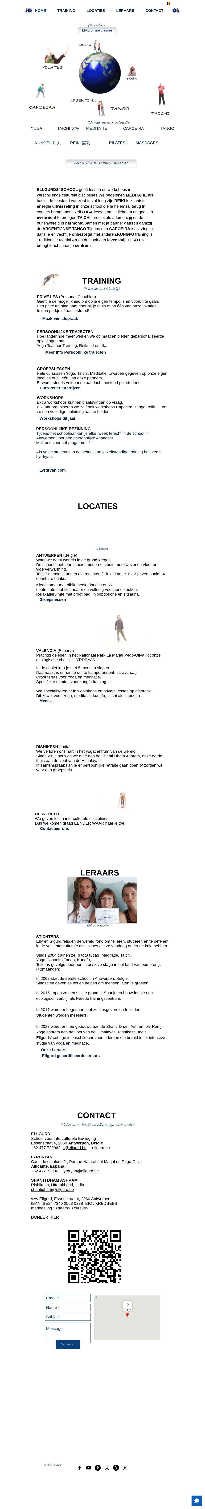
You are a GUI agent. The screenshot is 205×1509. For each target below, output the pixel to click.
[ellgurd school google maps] (98, 1468)
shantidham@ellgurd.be (52, 1189)
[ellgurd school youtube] (89, 1468)
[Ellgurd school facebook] (79, 1468)
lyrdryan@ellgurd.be (81, 1171)
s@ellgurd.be (74, 1147)
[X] (125, 1468)
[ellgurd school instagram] (107, 1468)
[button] (175, 116)
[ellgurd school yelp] (116, 1468)
